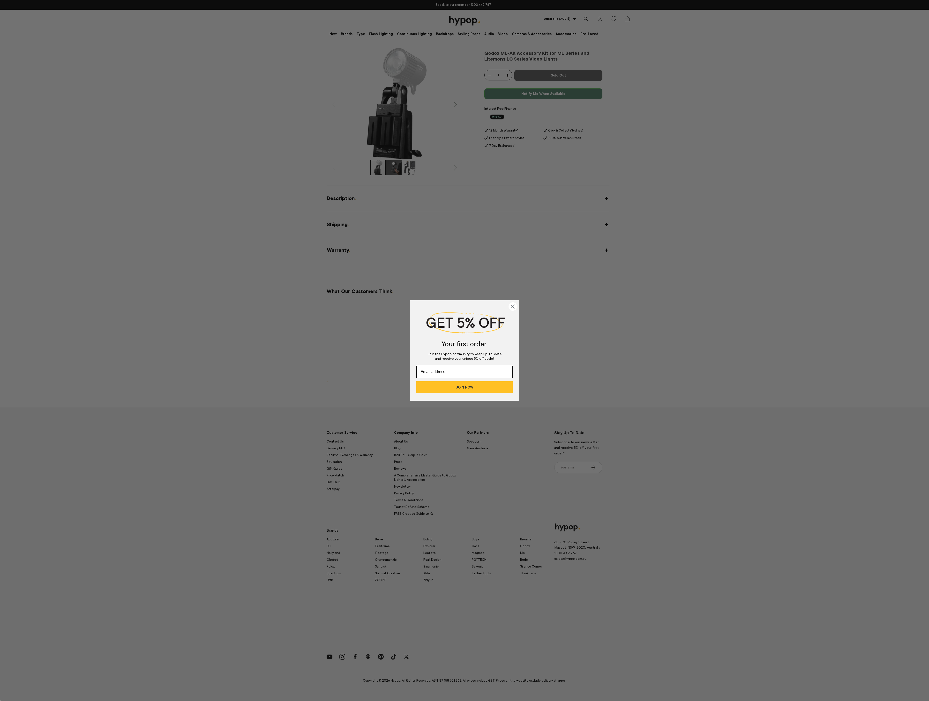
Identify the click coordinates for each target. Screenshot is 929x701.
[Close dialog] (513, 306)
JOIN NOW (464, 387)
